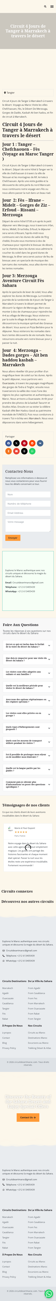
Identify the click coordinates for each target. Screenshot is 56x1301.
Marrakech (35, 418)
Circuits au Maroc (36, 1032)
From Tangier (34, 1018)
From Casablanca (36, 993)
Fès (4, 1013)
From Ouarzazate (36, 1008)
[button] (52, 6)
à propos (6, 1032)
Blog (4, 1042)
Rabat (5, 1018)
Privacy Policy (9, 1048)
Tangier (11, 92)
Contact (6, 1037)
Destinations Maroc (37, 1037)
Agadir (5, 993)
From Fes (32, 998)
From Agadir (34, 988)
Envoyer (12, 537)
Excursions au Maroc (38, 1042)
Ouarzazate (8, 383)
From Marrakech (36, 1003)
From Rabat (33, 1013)
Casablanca (7, 1003)
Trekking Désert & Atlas (39, 1048)
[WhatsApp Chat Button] (49, 1293)
